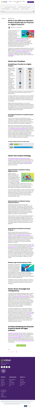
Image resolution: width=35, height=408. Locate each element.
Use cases (22, 380)
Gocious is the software (13, 333)
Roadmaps (3, 384)
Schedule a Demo (21, 345)
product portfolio (29, 313)
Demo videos (11, 382)
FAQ (20, 385)
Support (2, 393)
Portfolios (2, 382)
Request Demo (30, 2)
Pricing (14, 1)
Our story (22, 379)
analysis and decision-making (14, 337)
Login (17, 2)
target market (28, 162)
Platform (10, 1)
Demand (2, 380)
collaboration (20, 335)
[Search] (33, 11)
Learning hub (19, 1)
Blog (10, 385)
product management (20, 39)
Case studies (11, 384)
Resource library (12, 379)
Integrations (22, 384)
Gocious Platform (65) (15, 8)
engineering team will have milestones (18, 128)
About (24, 1)
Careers (2, 395)
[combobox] (17, 11)
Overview (2, 379)
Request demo (3, 396)
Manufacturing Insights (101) (6, 8)
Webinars (11, 380)
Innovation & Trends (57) (25, 8)
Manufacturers (23, 382)
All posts (3, 18)
